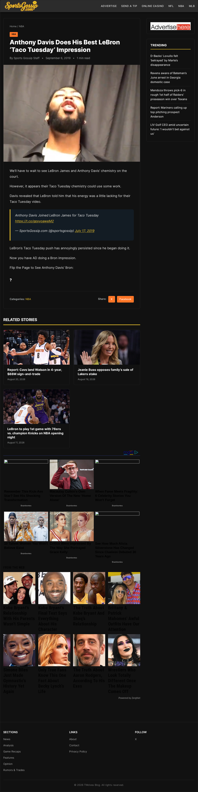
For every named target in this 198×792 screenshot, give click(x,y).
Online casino (153, 6)
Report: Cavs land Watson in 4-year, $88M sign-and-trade (34, 372)
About (73, 739)
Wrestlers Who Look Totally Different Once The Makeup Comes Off (122, 680)
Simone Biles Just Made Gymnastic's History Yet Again (15, 680)
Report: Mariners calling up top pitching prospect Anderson (168, 112)
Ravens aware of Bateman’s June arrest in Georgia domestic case (168, 77)
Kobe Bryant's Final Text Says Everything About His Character (52, 618)
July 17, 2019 (84, 231)
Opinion (8, 763)
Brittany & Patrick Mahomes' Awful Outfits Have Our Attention (123, 618)
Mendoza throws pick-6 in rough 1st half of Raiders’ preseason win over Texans (168, 95)
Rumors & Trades (14, 770)
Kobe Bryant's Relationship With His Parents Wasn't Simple (19, 616)
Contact (74, 745)
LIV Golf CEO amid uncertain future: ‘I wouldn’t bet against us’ (169, 129)
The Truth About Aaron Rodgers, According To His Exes (89, 678)
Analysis (8, 745)
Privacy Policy (78, 751)
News (6, 739)
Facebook (125, 299)
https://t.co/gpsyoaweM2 (34, 221)
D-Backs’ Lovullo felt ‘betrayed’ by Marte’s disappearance (164, 60)
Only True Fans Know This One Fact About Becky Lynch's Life (52, 680)
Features (8, 757)
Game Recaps (12, 751)
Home (13, 26)
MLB (192, 6)
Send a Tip (129, 6)
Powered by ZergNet (129, 698)
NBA (181, 6)
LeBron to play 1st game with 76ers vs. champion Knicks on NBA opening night (35, 433)
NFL (171, 6)
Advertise (109, 6)
